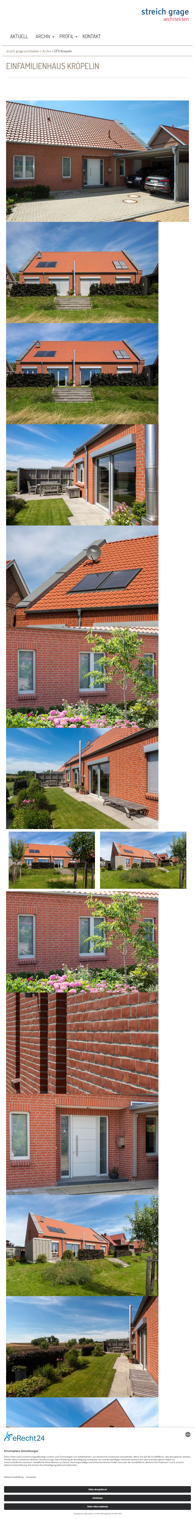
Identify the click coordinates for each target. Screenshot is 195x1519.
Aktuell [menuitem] (19, 36)
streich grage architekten (22, 51)
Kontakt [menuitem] (92, 36)
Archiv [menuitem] (43, 36)
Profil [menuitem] (66, 36)
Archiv (46, 51)
